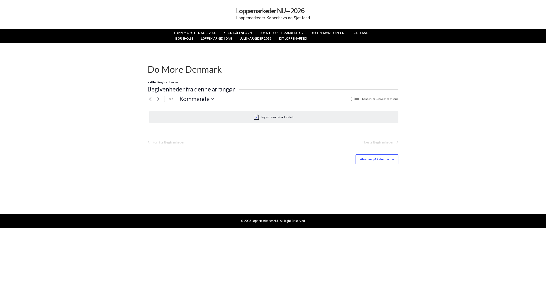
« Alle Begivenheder (163, 82)
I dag (170, 98)
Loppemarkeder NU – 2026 (270, 11)
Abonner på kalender (374, 159)
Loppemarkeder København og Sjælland (273, 18)
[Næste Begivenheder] (158, 98)
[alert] (273, 117)
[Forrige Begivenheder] (150, 98)
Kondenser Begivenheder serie (380, 98)
